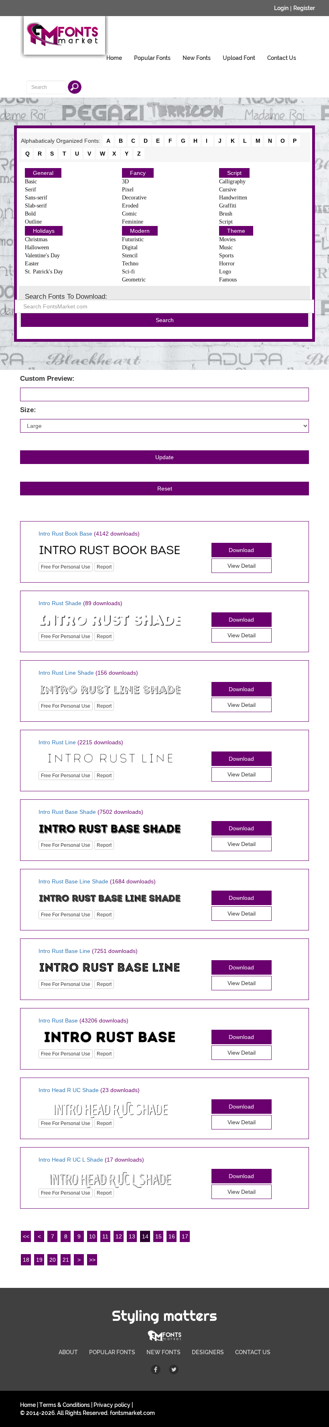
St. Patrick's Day (44, 272)
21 (66, 1260)
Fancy (138, 173)
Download (241, 550)
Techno (130, 264)
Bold (30, 214)
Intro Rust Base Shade (67, 812)
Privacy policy (111, 1405)
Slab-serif (36, 206)
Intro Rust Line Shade (66, 672)
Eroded (130, 206)
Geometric (134, 280)
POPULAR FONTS (112, 1352)
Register (304, 8)
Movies (227, 239)
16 (172, 1236)
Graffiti (227, 206)
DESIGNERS (208, 1352)
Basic (31, 182)
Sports (226, 256)
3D (125, 182)
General (43, 173)
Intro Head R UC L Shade (71, 1159)
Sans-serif (36, 198)
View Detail (241, 566)
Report (104, 567)
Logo (225, 272)
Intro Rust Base (58, 1020)
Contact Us (281, 58)
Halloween (37, 247)
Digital (130, 247)
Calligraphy (232, 182)
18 (26, 1260)
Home (114, 58)
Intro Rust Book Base (65, 533)
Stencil (130, 256)
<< (26, 1236)
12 (119, 1236)
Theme (236, 231)
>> (92, 1260)
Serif (30, 190)
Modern (140, 231)
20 (52, 1260)
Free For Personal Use (65, 567)
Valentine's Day (42, 256)
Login (281, 8)
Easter (32, 264)
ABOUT (68, 1352)
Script (234, 173)
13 (132, 1236)
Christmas (36, 239)
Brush (225, 214)
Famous (228, 280)
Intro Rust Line (57, 742)
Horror (227, 264)
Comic (129, 214)
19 (39, 1260)
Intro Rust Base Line (64, 951)
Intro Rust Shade (60, 603)
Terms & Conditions (64, 1405)
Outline (33, 222)
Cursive (227, 190)
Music (226, 247)
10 (92, 1236)
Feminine (132, 222)
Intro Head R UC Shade (69, 1090)
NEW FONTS (163, 1352)
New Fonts (197, 58)
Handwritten (233, 198)
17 (185, 1236)
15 (158, 1236)
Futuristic (133, 239)
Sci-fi (128, 272)
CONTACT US (252, 1352)
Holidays (44, 231)
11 (105, 1236)
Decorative (134, 198)
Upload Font (239, 58)
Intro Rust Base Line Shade (73, 881)
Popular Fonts (152, 58)
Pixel (128, 190)
